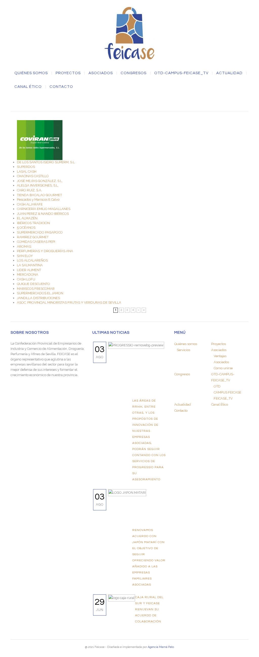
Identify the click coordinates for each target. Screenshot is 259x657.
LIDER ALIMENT (29, 270)
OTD (217, 386)
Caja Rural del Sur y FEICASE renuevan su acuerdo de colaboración (149, 609)
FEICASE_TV (223, 398)
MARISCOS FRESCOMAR (36, 289)
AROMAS (24, 246)
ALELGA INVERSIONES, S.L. (38, 185)
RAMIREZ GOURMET (33, 237)
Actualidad (229, 73)
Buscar (129, 101)
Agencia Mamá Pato (161, 647)
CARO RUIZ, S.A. (29, 190)
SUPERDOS (26, 167)
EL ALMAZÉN (27, 218)
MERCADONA (27, 274)
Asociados (221, 362)
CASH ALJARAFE (30, 204)
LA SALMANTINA (30, 265)
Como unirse (223, 368)
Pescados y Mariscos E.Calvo (38, 199)
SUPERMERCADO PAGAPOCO (40, 232)
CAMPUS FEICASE (227, 392)
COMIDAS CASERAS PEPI (36, 242)
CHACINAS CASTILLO (33, 176)
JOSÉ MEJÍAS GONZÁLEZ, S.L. (40, 181)
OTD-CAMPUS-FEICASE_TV (181, 73)
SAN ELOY (25, 256)
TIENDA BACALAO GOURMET (39, 195)
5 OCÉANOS (26, 227)
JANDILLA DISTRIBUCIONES (38, 298)
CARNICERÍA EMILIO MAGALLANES (43, 209)
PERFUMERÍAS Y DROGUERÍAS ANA (45, 251)
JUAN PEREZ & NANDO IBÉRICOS (43, 214)
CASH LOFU (26, 279)
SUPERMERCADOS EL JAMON (40, 293)
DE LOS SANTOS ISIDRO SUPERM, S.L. (46, 162)
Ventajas (220, 356)
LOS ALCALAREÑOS (32, 260)
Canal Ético (28, 86)
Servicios (183, 350)
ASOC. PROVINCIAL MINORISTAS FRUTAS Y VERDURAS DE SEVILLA (69, 302)
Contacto (61, 86)
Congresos (133, 73)
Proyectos (68, 73)
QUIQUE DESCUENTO (33, 284)
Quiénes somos (31, 73)
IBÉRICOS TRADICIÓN (33, 223)
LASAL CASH (26, 171)
